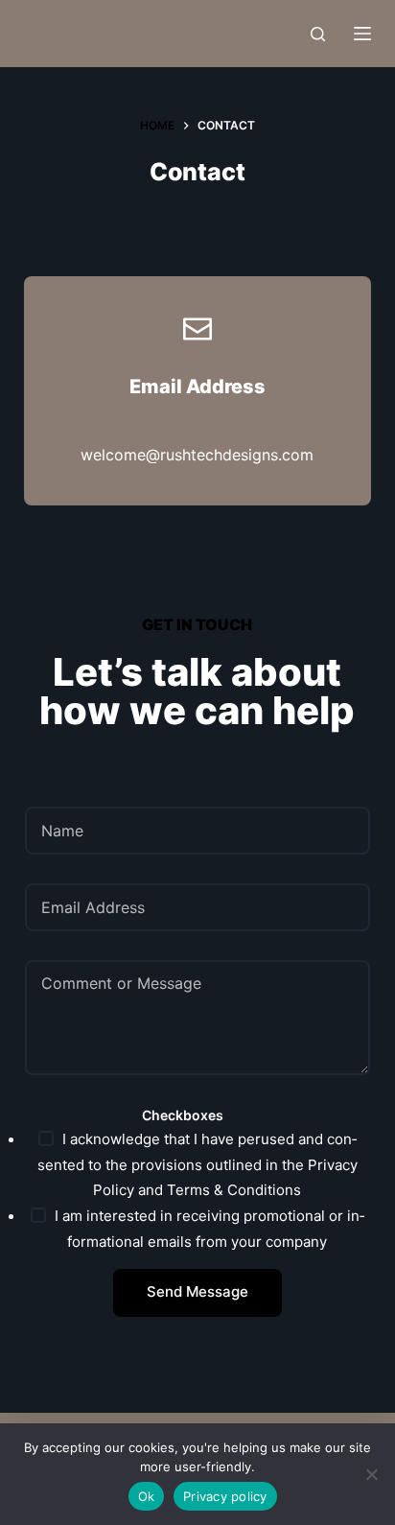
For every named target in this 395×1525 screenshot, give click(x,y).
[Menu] (362, 33)
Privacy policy (225, 1496)
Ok (146, 1496)
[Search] (318, 34)
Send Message (197, 1291)
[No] (371, 1474)
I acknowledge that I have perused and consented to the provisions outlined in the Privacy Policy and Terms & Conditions (197, 1165)
